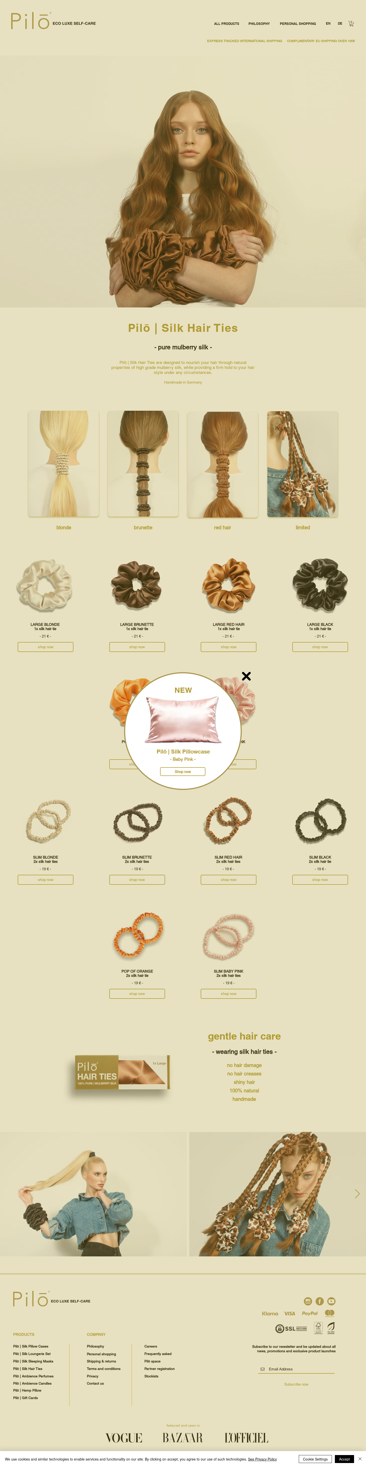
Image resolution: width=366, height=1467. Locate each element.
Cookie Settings (315, 1459)
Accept (344, 1459)
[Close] (360, 1459)
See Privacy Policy (262, 1459)
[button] (246, 676)
